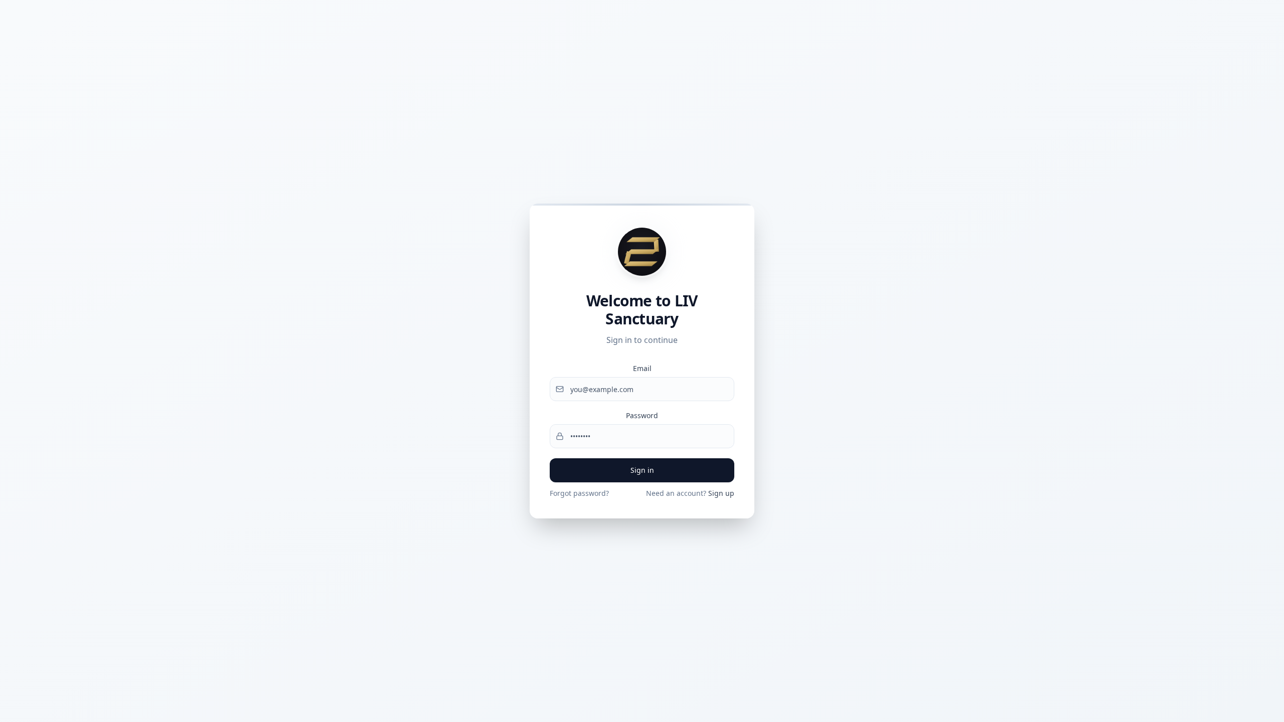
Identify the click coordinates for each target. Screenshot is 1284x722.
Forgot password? (579, 493)
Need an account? (690, 493)
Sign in (642, 470)
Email (642, 368)
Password (642, 415)
